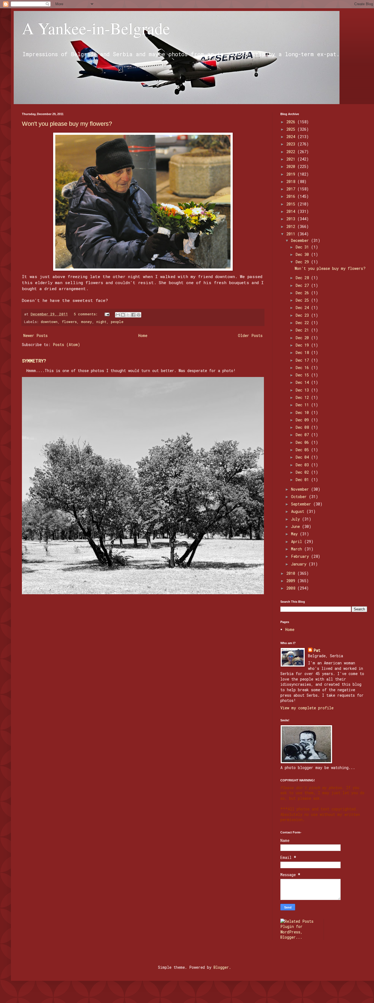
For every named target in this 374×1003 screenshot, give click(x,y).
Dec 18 (303, 352)
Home (142, 335)
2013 (291, 218)
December (301, 240)
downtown (49, 321)
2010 (291, 573)
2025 (291, 129)
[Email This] (117, 315)
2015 (291, 204)
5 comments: (87, 314)
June (296, 526)
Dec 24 (303, 307)
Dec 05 (303, 449)
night (101, 321)
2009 (291, 580)
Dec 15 (303, 375)
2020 (291, 166)
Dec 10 (303, 412)
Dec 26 (303, 292)
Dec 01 (303, 479)
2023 (291, 144)
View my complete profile (306, 707)
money (86, 321)
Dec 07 (303, 434)
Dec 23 (303, 315)
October (300, 496)
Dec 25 (303, 300)
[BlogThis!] (123, 315)
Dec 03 (303, 464)
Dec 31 (303, 247)
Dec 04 (303, 457)
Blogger (221, 967)
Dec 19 (303, 345)
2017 (291, 189)
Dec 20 (303, 337)
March (297, 548)
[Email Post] (107, 314)
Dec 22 (303, 322)
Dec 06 (303, 442)
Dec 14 (303, 382)
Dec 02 (303, 472)
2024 (291, 136)
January (300, 564)
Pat (316, 650)
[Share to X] (128, 315)
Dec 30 (303, 254)
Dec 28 (303, 277)
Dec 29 (303, 261)
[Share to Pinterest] (138, 315)
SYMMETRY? (34, 361)
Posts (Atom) (66, 344)
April (297, 541)
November (301, 489)
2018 (291, 181)
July (296, 519)
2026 (291, 121)
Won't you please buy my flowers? (67, 123)
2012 (291, 226)
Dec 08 (303, 427)
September (302, 504)
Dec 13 (303, 390)
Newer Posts (35, 335)
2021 (291, 159)
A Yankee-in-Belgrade (96, 28)
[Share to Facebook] (133, 315)
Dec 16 (303, 367)
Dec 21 (303, 330)
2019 (291, 174)
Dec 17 (303, 360)
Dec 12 (303, 397)
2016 (291, 196)
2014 (291, 211)
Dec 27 (303, 285)
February (301, 556)
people (117, 321)
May (295, 533)
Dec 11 (303, 404)
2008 (291, 588)
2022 (291, 151)
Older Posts (250, 335)
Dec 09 (303, 419)
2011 (291, 233)
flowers (69, 321)
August (298, 511)
